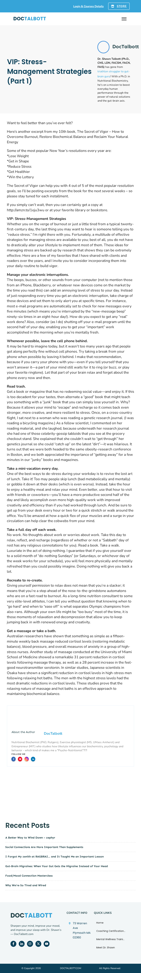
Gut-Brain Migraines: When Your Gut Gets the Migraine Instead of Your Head (56, 866)
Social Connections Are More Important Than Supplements (44, 847)
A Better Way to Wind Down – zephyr (30, 837)
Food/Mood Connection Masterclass (29, 875)
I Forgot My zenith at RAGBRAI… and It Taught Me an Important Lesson (54, 856)
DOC (29, 18)
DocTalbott (53, 733)
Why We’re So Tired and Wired (25, 885)
